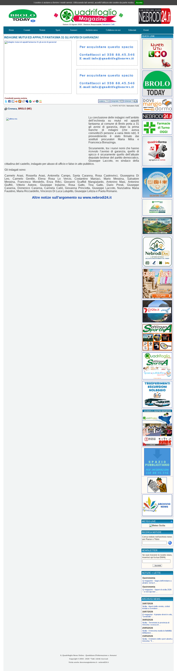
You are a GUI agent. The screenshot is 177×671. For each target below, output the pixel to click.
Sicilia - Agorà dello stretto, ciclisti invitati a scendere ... (156, 607)
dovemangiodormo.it (88, 662)
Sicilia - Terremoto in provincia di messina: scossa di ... (155, 624)
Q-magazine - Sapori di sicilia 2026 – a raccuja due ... (156, 591)
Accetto (139, 3)
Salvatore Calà (108, 24)
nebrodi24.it (104, 662)
